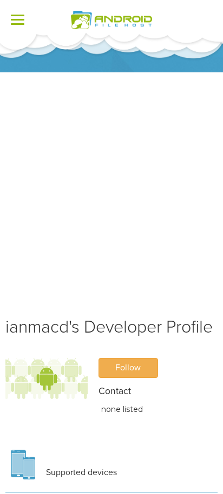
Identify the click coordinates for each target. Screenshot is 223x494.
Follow (128, 367)
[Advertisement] (111, 189)
